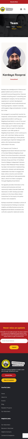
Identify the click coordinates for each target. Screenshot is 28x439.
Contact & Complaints (7, 435)
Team (13, 27)
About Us (4, 397)
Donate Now (14, 2)
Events (3, 401)
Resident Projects (6, 408)
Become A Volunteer (7, 428)
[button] (24, 9)
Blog (2, 404)
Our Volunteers (5, 411)
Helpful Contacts (6, 432)
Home (8, 27)
